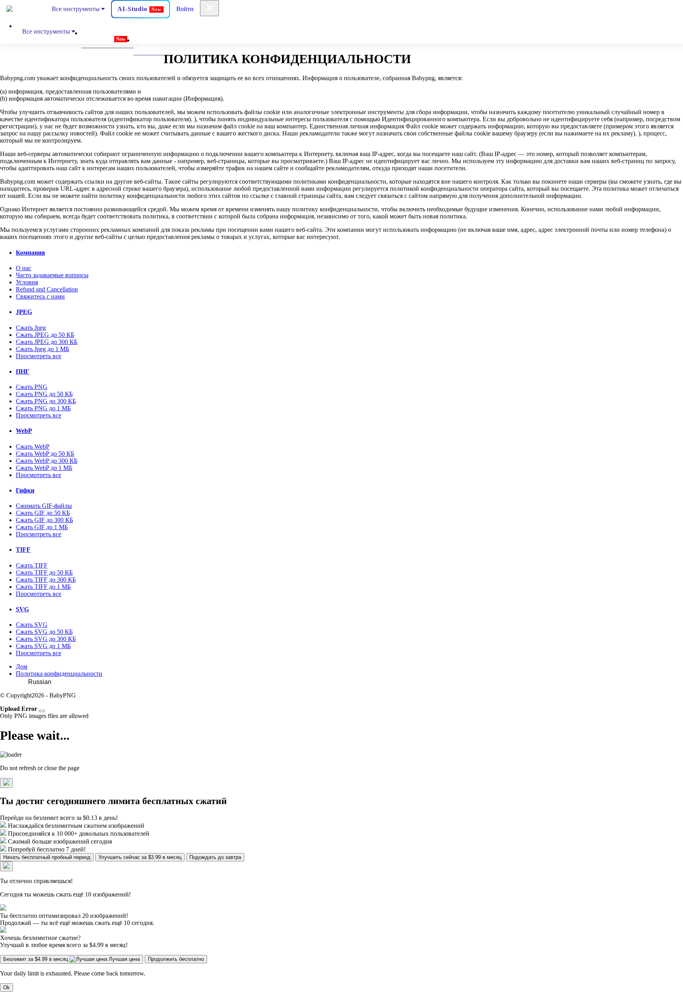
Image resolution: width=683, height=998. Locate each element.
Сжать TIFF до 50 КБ (44, 572)
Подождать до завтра (215, 857)
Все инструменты (76, 9)
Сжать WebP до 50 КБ (45, 453)
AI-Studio (139, 9)
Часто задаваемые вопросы (52, 275)
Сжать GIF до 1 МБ (42, 527)
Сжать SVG (31, 624)
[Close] (42, 711)
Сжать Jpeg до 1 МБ (42, 349)
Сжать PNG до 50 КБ (44, 394)
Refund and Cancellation (47, 289)
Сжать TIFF (31, 565)
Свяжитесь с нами (40, 296)
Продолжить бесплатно (176, 959)
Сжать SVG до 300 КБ (46, 638)
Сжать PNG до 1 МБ (43, 408)
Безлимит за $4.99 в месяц (71, 959)
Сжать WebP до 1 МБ (44, 467)
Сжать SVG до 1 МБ (43, 646)
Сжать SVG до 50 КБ (44, 631)
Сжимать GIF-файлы (44, 505)
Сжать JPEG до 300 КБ (46, 341)
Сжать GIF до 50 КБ (43, 512)
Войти (185, 9)
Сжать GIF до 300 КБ (44, 520)
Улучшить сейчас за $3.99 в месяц (139, 857)
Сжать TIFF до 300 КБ (46, 579)
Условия (27, 282)
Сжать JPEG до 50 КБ (45, 334)
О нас (23, 268)
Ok (6, 987)
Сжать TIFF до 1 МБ (43, 586)
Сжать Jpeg (31, 327)
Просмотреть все (38, 356)
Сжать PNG (31, 386)
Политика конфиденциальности (59, 673)
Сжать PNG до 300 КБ (46, 401)
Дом (21, 666)
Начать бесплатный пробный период (47, 857)
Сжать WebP (32, 446)
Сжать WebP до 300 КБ (46, 460)
